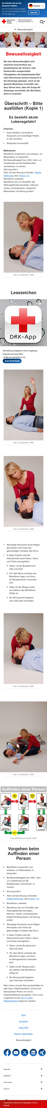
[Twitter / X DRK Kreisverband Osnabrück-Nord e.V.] (24, 1052)
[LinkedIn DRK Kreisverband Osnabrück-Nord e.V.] (33, 1052)
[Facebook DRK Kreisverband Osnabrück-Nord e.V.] (7, 1052)
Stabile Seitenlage (15, 898)
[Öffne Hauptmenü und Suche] (42, 22)
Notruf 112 (24, 175)
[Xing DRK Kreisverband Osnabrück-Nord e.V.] (42, 1052)
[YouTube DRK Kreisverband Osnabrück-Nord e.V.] (16, 1052)
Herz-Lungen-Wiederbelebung (18, 999)
